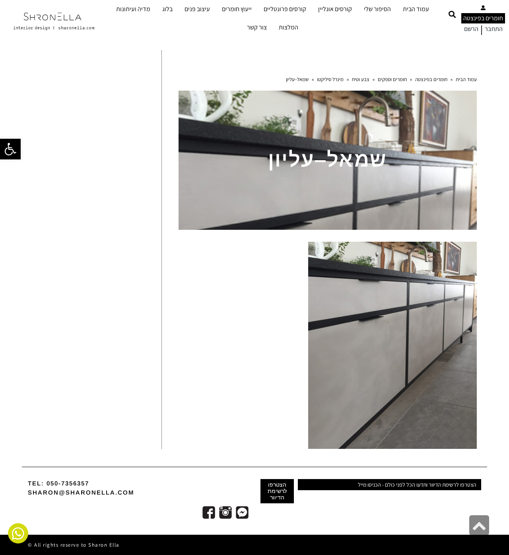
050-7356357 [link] (68, 483)
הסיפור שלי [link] (377, 9)
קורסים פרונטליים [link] (285, 9)
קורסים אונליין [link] (335, 9)
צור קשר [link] (257, 27)
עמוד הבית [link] (416, 9)
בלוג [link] (167, 9)
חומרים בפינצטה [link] (483, 18)
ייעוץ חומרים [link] (237, 9)
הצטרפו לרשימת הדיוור (277, 491)
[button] (451, 14)
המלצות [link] (288, 27)
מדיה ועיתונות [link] (133, 9)
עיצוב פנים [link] (197, 9)
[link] (10, 149)
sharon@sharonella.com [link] (81, 492)
